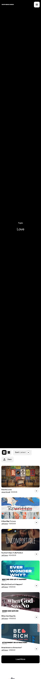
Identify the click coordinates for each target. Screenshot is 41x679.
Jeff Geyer (4, 524)
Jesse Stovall (5, 492)
